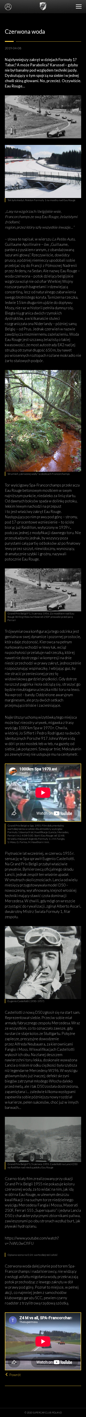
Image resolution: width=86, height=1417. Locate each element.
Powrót (15, 1375)
